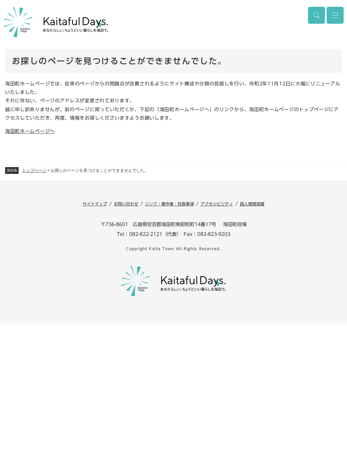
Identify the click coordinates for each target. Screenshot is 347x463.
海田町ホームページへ (30, 131)
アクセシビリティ (217, 204)
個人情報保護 (252, 204)
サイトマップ (95, 204)
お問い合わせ (126, 204)
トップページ (34, 170)
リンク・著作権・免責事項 (169, 204)
